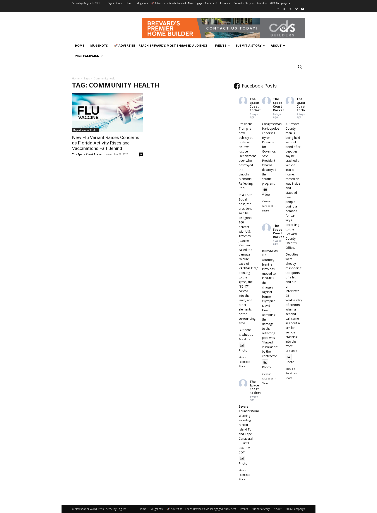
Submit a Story (261, 509)
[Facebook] (278, 9)
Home (76, 78)
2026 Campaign (295, 509)
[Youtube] (302, 9)
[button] (300, 66)
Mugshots (157, 509)
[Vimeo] (296, 9)
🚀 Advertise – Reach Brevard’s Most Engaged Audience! (201, 509)
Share (242, 366)
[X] (290, 9)
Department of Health (85, 130)
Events (244, 509)
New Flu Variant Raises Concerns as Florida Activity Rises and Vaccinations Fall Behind (105, 143)
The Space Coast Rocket (87, 154)
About (277, 509)
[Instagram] (284, 9)
